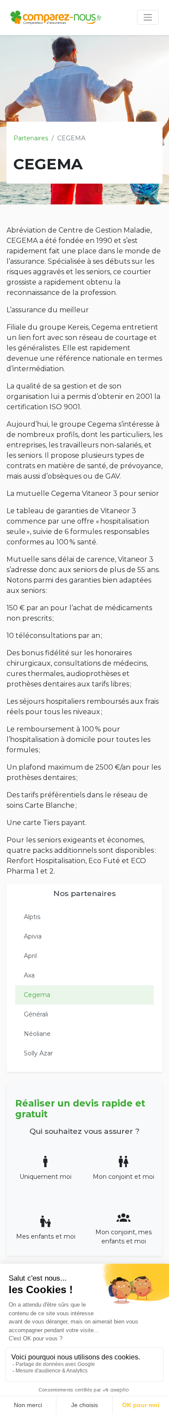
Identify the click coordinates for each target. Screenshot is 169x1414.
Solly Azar (38, 1053)
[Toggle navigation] (148, 17)
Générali (36, 1014)
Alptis (32, 917)
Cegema (37, 995)
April (30, 956)
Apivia (33, 936)
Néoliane (37, 1034)
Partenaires (30, 138)
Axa (29, 975)
